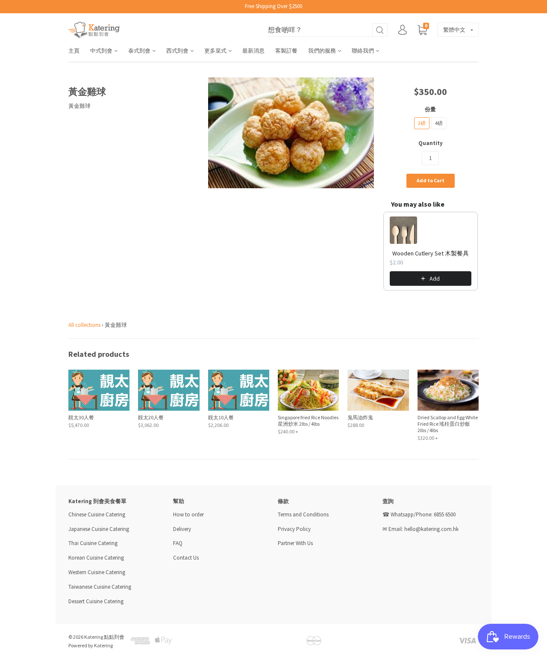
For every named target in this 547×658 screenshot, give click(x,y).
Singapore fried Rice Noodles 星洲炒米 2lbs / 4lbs (308, 420)
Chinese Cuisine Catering (96, 514)
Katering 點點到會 (104, 637)
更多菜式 (216, 50)
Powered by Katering (90, 645)
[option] (291, 132)
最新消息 (253, 50)
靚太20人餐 (151, 417)
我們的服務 (322, 50)
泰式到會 (140, 50)
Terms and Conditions (303, 514)
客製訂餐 (286, 50)
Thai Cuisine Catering (93, 543)
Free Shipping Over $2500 (273, 6)
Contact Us (186, 557)
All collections (84, 325)
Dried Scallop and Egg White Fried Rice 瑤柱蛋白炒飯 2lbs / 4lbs (448, 423)
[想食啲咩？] (328, 30)
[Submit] (380, 30)
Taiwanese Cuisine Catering (99, 586)
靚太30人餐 (81, 417)
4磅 (439, 123)
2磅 (422, 123)
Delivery (182, 529)
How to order (188, 514)
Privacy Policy (294, 529)
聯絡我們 (363, 50)
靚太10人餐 (221, 417)
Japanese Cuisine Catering (98, 529)
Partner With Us (295, 543)
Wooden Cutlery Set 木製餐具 (430, 253)
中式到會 (102, 50)
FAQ (177, 543)
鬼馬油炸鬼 (360, 417)
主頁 (73, 50)
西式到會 (178, 50)
